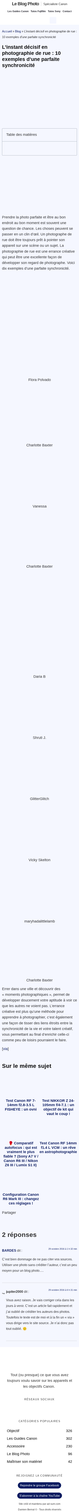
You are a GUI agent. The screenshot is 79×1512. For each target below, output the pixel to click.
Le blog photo (25, 3)
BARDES (9, 1250)
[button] (53, 20)
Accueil (7, 31)
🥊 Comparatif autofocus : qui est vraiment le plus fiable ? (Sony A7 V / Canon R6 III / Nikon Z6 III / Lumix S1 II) (20, 1154)
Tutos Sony (54, 11)
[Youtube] (44, 1410)
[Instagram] (52, 1410)
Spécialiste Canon (55, 4)
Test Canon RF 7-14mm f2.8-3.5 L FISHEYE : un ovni (21, 1105)
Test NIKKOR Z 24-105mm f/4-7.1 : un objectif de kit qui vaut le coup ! (58, 1107)
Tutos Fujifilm (38, 11)
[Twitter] (35, 1410)
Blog (18, 31)
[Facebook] (27, 1410)
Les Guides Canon (18, 11)
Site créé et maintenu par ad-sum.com (39, 1503)
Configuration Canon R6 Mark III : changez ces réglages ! (21, 1199)
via (5, 1049)
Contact (67, 11)
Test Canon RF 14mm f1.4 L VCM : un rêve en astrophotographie (58, 1147)
